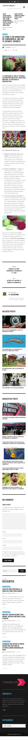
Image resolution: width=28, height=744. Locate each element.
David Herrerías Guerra (9, 593)
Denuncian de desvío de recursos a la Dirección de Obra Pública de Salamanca (13, 488)
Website (4, 545)
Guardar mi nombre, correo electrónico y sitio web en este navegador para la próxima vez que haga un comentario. (13, 554)
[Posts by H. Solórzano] (3, 47)
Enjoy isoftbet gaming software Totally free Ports (19, 16)
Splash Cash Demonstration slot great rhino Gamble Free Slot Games (12, 468)
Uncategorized (6, 586)
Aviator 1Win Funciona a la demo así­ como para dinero (12, 590)
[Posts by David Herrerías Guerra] (3, 27)
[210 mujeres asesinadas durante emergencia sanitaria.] (11, 409)
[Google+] (12, 1)
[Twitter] (15, 1)
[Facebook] (9, 1)
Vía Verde (5, 34)
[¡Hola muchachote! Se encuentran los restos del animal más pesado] (11, 341)
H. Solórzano (8, 47)
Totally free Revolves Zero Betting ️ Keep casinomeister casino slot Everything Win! (13, 442)
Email (4, 538)
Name (4, 532)
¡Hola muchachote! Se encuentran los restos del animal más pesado (12, 349)
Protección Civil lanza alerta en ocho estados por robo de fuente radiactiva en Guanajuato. (13, 462)
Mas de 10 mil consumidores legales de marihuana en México (12, 330)
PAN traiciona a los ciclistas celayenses (13, 388)
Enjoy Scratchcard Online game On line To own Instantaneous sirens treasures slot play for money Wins (8, 19)
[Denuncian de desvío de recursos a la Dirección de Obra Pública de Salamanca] (11, 479)
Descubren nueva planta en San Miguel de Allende (13, 369)
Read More (4, 607)
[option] (8, 20)
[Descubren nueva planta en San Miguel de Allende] (11, 360)
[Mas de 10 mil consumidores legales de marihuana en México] (11, 322)
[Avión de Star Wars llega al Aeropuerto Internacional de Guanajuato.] (11, 429)
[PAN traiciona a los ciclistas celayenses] (11, 380)
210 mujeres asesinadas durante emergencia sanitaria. (14, 418)
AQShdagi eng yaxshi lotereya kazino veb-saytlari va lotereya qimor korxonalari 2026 (13, 647)
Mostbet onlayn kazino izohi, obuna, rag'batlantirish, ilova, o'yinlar (14, 616)
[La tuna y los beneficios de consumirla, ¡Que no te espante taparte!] (14, 62)
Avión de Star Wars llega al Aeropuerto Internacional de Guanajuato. (13, 437)
